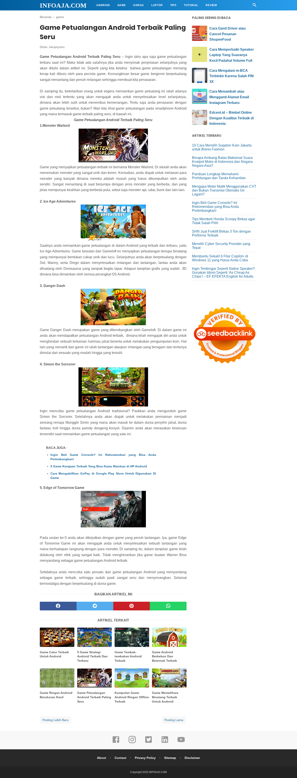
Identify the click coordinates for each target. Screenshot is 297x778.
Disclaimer (192, 758)
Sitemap (170, 758)
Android (103, 5)
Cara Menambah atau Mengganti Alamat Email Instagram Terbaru (229, 97)
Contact (120, 758)
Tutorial (191, 5)
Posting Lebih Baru (55, 720)
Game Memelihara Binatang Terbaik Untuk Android (165, 697)
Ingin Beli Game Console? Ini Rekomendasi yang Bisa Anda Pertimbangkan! (103, 457)
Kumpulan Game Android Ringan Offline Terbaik (132, 697)
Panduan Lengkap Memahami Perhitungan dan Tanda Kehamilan (219, 176)
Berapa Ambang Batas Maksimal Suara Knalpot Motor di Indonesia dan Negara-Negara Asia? (223, 161)
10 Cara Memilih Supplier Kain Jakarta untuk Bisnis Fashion (222, 147)
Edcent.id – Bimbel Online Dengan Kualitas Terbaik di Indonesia (231, 118)
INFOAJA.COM (63, 5)
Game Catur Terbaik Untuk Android (54, 654)
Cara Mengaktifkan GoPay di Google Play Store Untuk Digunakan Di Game (103, 476)
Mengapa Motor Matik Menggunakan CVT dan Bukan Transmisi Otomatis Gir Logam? (224, 190)
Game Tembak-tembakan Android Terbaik (128, 656)
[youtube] (181, 742)
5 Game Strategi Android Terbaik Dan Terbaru (92, 656)
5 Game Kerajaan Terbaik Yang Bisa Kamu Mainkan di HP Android (98, 466)
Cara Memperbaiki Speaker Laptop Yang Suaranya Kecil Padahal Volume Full (231, 55)
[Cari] (254, 6)
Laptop (157, 5)
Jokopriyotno (56, 47)
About (101, 758)
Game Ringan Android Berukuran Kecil (56, 695)
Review (211, 5)
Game (121, 5)
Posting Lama (173, 720)
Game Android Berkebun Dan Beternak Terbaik (164, 656)
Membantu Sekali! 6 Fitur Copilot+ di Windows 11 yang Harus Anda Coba (220, 258)
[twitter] (95, 606)
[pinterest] (131, 606)
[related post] (57, 637)
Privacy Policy (145, 758)
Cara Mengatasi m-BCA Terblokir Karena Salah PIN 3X (231, 76)
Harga (138, 5)
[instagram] (132, 742)
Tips (173, 5)
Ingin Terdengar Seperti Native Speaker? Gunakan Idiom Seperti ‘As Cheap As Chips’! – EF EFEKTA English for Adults (223, 272)
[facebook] (58, 606)
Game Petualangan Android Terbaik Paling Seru (94, 697)
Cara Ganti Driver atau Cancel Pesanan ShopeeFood (227, 34)
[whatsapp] (168, 606)
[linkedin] (164, 742)
